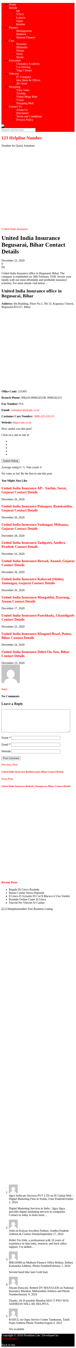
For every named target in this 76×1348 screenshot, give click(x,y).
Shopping (14, 86)
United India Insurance (14, 229)
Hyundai (21, 44)
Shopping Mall (25, 103)
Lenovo (20, 17)
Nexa (19, 53)
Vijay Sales (22, 90)
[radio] (42, 441)
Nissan (20, 50)
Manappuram (24, 30)
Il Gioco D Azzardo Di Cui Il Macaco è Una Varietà (39, 896)
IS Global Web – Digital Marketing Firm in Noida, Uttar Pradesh (41, 1197)
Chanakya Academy (28, 63)
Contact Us (15, 106)
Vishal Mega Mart (26, 96)
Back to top (8, 1344)
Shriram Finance (25, 37)
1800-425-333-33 (44, 416)
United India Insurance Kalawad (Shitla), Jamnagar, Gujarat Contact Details (32, 581)
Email (6, 744)
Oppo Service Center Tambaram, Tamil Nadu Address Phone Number (39, 1321)
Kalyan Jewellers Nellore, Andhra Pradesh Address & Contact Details (39, 1232)
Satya (4, 689)
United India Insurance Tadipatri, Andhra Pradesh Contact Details (33, 545)
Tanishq (20, 93)
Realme (20, 24)
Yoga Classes (24, 70)
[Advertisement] (38, 188)
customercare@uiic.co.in (25, 410)
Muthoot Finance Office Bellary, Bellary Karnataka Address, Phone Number (41, 1264)
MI (18, 11)
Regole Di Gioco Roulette (24, 889)
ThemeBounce (10, 1338)
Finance (13, 27)
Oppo (19, 20)
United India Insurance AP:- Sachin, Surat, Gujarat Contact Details (34, 490)
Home (12, 4)
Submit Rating (10, 461)
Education (15, 60)
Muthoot (21, 34)
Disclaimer (22, 113)
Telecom (14, 73)
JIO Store (21, 83)
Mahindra (21, 47)
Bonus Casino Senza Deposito (26, 892)
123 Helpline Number (21, 137)
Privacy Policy (24, 119)
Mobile (13, 7)
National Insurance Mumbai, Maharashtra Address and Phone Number (41, 1291)
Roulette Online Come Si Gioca (27, 899)
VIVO (20, 14)
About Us (22, 109)
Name (6, 737)
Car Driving (23, 67)
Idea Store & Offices (28, 80)
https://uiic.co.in (22, 422)
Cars (11, 40)
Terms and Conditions (29, 116)
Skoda (20, 57)
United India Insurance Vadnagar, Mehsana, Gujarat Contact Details (35, 526)
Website (6, 751)
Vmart (20, 99)
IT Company (23, 76)
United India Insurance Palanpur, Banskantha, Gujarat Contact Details (37, 508)
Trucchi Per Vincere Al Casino (26, 902)
